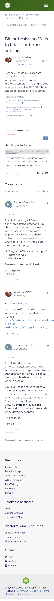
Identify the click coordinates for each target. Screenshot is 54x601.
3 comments (24, 64)
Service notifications (15, 541)
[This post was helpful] (7, 174)
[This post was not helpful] (13, 174)
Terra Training (11, 484)
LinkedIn (12, 565)
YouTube (12, 561)
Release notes (12, 537)
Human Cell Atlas (14, 517)
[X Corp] (42, 173)
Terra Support (12, 14)
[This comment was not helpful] (13, 280)
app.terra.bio (23, 594)
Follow (44, 61)
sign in (17, 440)
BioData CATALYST (15, 512)
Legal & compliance (15, 532)
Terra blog (10, 488)
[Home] (7, 5)
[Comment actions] (47, 203)
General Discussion (20, 18)
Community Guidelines (29, 591)
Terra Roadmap (13, 471)
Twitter (11, 557)
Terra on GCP (11, 467)
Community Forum (15, 475)
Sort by (42, 191)
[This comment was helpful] (7, 280)
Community (32, 14)
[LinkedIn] (46, 173)
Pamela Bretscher (24, 202)
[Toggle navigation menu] (46, 5)
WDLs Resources (14, 480)
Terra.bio (9, 493)
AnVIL (8, 508)
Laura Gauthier (23, 57)
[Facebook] (38, 173)
